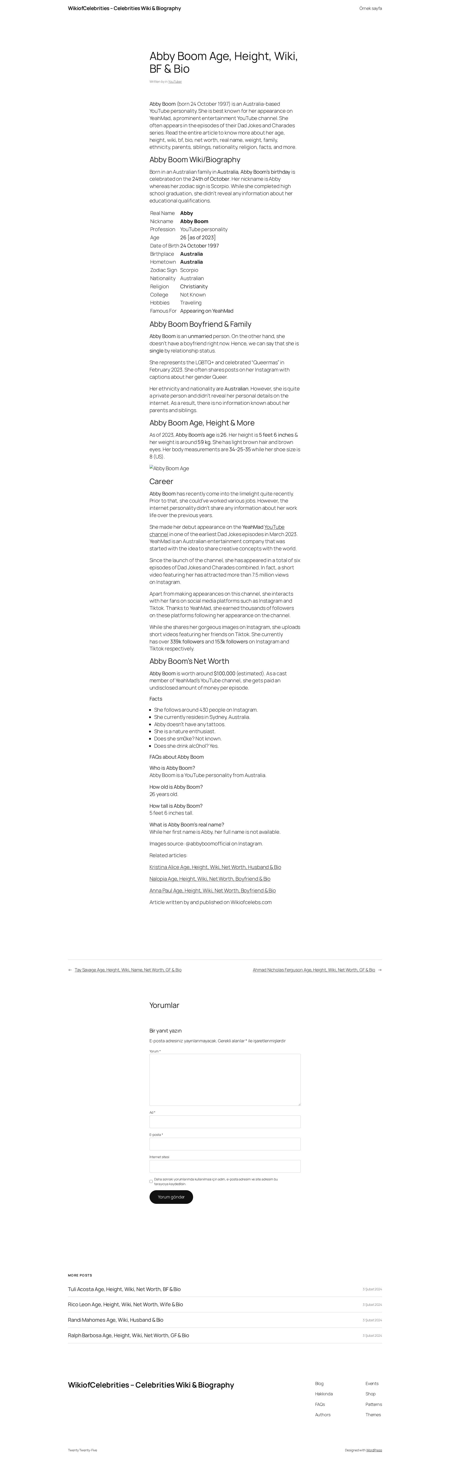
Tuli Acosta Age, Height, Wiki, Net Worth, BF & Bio (124, 1289)
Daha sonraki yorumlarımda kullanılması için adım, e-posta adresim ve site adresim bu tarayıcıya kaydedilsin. (216, 1181)
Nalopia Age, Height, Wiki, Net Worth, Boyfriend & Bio (210, 878)
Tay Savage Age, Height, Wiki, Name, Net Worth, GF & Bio (128, 969)
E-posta (156, 1134)
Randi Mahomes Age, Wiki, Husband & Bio (115, 1320)
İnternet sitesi (159, 1157)
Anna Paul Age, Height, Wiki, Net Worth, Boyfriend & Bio (213, 890)
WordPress (374, 1450)
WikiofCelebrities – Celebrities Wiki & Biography (124, 8)
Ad (153, 1112)
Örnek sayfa (371, 8)
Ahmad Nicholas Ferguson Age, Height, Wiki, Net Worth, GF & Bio (314, 969)
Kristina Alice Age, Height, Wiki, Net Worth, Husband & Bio (215, 867)
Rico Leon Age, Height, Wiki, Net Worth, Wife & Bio (125, 1304)
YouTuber (175, 81)
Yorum (155, 1051)
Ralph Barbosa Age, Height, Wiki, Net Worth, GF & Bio (128, 1335)
